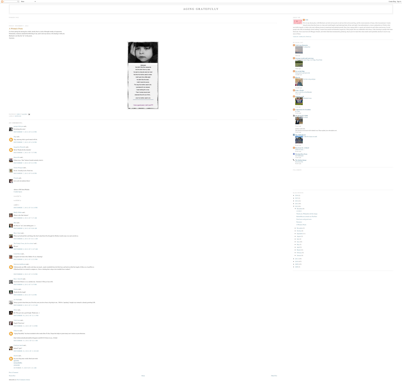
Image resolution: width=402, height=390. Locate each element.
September (300, 233)
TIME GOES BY (300, 129)
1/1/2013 (299, 211)
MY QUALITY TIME (301, 116)
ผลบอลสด (17, 365)
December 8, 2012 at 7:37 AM (25, 218)
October (299, 231)
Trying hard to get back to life (302, 73)
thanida (16, 356)
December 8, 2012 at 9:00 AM (25, 228)
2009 (296, 264)
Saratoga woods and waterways (304, 58)
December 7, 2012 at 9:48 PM (25, 173)
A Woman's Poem (301, 225)
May (298, 244)
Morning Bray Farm (301, 154)
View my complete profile (302, 36)
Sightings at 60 (299, 96)
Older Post (274, 376)
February (299, 253)
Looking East (306, 47)
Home (143, 376)
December (300, 209)
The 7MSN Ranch (300, 135)
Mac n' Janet (17, 233)
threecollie (17, 157)
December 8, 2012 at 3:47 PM (25, 284)
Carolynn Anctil (18, 345)
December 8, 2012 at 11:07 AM (26, 249)
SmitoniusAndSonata (20, 264)
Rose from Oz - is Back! (302, 148)
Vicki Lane (17, 320)
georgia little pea (18, 126)
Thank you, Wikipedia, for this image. (307, 214)
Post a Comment (13, 372)
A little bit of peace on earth (310, 136)
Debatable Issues (307, 98)
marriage (18, 116)
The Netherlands (299, 155)
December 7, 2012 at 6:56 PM (25, 142)
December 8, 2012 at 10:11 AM (26, 239)
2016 (296, 195)
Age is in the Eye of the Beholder (303, 92)
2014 (296, 201)
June (306, 19)
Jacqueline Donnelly (19, 147)
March (299, 250)
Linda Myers (17, 254)
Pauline (16, 289)
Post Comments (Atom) (23, 380)
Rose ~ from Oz (18, 279)
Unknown (16, 331)
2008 (296, 267)
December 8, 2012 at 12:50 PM (25, 274)
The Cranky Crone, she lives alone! (24, 243)
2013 (296, 203)
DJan (15, 223)
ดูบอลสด (16, 361)
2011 (296, 259)
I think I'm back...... (300, 149)
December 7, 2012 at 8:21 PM (25, 163)
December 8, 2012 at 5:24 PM (25, 295)
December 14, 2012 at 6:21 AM (26, 340)
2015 (296, 198)
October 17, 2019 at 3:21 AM (25, 368)
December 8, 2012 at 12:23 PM (25, 259)
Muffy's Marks (18, 212)
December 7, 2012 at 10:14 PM (25, 207)
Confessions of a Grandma (303, 109)
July (298, 239)
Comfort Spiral (18, 192)
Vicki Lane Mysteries (301, 45)
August (299, 236)
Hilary (15, 310)
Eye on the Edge (300, 71)
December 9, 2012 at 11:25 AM (26, 305)
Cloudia (16, 178)
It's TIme (297, 111)
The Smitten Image (300, 160)
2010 (296, 261)
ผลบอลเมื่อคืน (18, 363)
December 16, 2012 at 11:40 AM (26, 351)
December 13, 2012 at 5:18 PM (25, 326)
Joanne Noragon (18, 168)
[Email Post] (29, 114)
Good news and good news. (304, 219)
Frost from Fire (299, 162)
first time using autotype (309, 79)
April (298, 247)
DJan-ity (297, 77)
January (299, 255)
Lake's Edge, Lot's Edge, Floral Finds (312, 60)
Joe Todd (16, 299)
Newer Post (12, 376)
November (300, 228)
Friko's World (299, 90)
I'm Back (305, 117)
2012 (296, 206)
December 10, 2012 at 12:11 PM (26, 315)
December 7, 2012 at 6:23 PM (25, 132)
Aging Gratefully (201, 9)
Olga (15, 137)
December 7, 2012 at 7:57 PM (25, 152)
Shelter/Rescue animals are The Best (306, 216)
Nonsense (299, 222)
